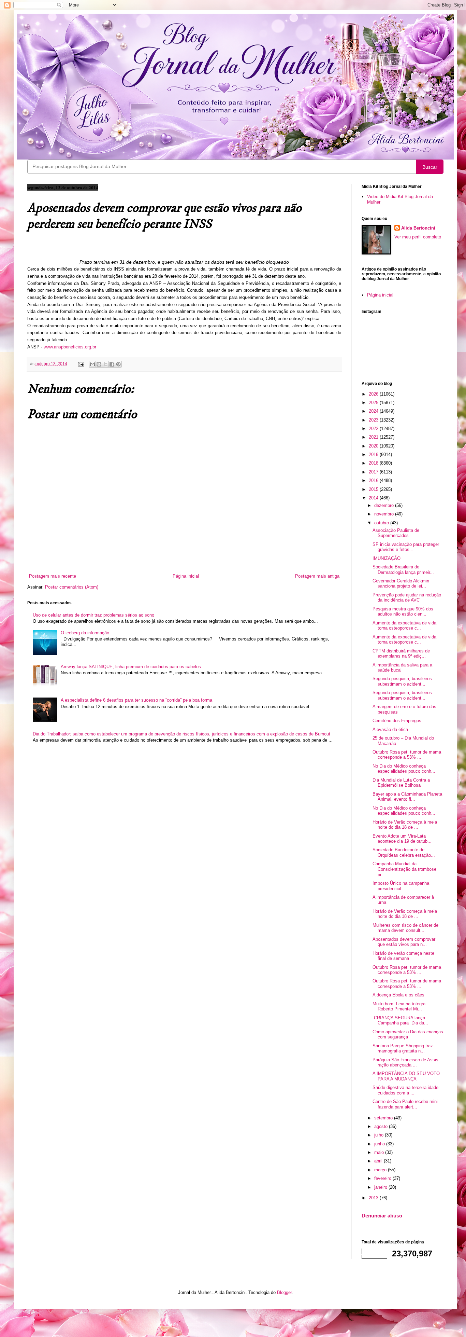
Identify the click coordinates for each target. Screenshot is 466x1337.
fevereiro (383, 1178)
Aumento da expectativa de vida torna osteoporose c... (404, 625)
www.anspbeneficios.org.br (70, 346)
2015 (374, 489)
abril (379, 1160)
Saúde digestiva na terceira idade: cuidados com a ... (406, 1090)
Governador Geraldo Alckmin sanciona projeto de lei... (401, 583)
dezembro (384, 505)
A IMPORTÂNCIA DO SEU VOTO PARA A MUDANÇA (406, 1076)
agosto (381, 1126)
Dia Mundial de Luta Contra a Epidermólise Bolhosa (401, 782)
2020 (374, 446)
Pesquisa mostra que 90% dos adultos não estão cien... (403, 611)
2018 (374, 463)
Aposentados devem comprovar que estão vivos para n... (404, 942)
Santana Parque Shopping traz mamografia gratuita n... (403, 1048)
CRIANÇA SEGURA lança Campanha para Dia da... (400, 1020)
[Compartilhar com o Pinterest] (118, 364)
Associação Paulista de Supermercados (396, 533)
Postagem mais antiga (317, 576)
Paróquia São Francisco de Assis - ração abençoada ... (407, 1062)
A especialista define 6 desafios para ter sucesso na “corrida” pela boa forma (136, 700)
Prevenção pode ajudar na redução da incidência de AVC (407, 597)
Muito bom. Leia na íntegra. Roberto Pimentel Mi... (400, 1006)
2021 (374, 437)
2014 (374, 497)
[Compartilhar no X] (105, 364)
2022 (374, 428)
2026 (374, 394)
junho (380, 1143)
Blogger (284, 1292)
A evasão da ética (390, 729)
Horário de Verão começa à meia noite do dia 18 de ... (405, 824)
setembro (384, 1117)
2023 (374, 420)
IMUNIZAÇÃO (387, 558)
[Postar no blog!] (99, 364)
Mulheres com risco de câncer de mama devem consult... (405, 928)
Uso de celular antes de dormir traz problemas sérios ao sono (93, 615)
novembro (384, 513)
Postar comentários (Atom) (71, 587)
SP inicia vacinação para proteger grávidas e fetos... (406, 547)
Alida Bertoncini (418, 228)
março (381, 1169)
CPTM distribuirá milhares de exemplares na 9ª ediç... (401, 653)
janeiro (381, 1187)
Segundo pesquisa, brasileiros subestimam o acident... (402, 681)
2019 (374, 454)
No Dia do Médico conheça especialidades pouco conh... (404, 768)
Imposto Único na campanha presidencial (401, 886)
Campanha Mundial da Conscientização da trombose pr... (404, 869)
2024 (374, 411)
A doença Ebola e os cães (398, 994)
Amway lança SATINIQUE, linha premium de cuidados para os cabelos (131, 666)
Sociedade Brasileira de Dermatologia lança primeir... (403, 569)
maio (379, 1152)
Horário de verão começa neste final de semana (403, 956)
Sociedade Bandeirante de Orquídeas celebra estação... (404, 852)
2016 (374, 480)
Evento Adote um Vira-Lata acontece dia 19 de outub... (402, 838)
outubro (382, 522)
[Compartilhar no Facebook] (111, 364)
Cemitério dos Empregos (397, 720)
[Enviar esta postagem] (80, 363)
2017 (374, 471)
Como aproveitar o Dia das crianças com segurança (408, 1034)
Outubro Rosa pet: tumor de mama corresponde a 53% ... (407, 754)
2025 (374, 402)
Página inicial (186, 576)
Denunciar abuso (382, 1215)
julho (379, 1135)
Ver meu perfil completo (417, 236)
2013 (374, 1197)
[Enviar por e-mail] (92, 364)
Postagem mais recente (52, 576)
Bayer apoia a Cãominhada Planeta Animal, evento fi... (407, 796)
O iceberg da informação (85, 632)
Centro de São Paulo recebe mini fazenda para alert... (405, 1104)
